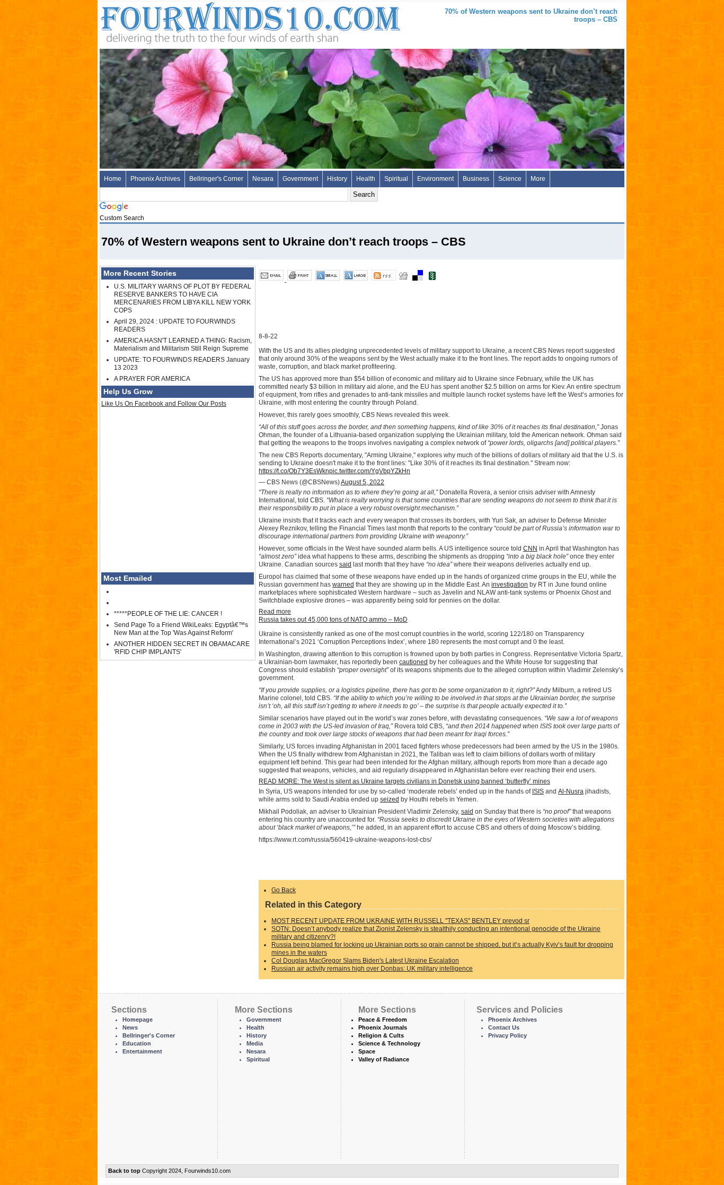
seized (389, 799)
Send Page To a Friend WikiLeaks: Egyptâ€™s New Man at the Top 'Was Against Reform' (181, 629)
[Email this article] (272, 279)
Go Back (283, 890)
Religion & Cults (381, 1035)
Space (366, 1051)
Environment (435, 178)
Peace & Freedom (382, 1019)
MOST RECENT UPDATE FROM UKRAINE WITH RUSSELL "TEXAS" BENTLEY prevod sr (400, 921)
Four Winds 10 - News (206, 21)
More (538, 178)
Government (300, 178)
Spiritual (396, 178)
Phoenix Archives (155, 178)
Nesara (262, 178)
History (337, 178)
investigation (509, 584)
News (130, 1027)
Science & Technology (389, 1043)
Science (510, 178)
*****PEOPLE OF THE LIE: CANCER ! (168, 613)
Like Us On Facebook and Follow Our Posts (163, 403)
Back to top (124, 1170)
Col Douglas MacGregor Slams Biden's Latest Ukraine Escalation (365, 960)
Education (136, 1043)
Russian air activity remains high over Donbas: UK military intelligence (372, 968)
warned (343, 584)
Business (476, 178)
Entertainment (142, 1051)
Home (112, 178)
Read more (275, 611)
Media (254, 1043)
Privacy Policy (507, 1035)
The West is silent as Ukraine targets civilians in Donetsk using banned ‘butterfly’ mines (404, 781)
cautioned (413, 662)
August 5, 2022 (362, 482)
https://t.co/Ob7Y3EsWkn (294, 471)
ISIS (538, 791)
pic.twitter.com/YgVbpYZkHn (369, 471)
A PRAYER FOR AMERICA (152, 378)
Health (365, 178)
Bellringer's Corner (216, 178)
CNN (530, 548)
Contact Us (503, 1027)
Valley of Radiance (383, 1059)
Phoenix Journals (382, 1027)
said (345, 564)
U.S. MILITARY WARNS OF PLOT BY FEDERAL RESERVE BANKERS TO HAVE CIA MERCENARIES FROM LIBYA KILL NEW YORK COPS (182, 298)
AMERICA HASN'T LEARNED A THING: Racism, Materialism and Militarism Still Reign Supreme (183, 344)
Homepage (137, 1019)
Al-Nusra (571, 791)
